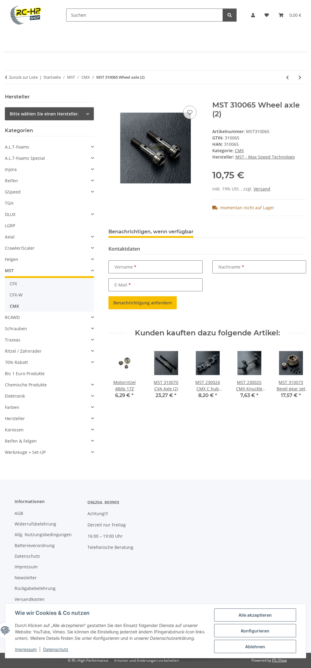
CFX (13, 283)
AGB (19, 513)
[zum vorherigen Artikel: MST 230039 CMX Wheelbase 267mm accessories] (287, 77)
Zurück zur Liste (23, 77)
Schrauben (16, 328)
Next (296, 377)
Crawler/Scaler (20, 248)
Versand (262, 189)
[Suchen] (230, 15)
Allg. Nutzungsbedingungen (43, 534)
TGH (9, 203)
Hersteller (15, 418)
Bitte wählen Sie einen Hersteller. (44, 114)
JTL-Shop (279, 660)
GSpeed (13, 192)
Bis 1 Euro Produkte (25, 373)
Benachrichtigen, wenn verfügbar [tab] (150, 232)
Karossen (14, 430)
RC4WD (12, 317)
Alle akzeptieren (255, 615)
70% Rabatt (16, 362)
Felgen (11, 259)
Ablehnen (255, 646)
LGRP (10, 225)
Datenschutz (55, 649)
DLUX (10, 214)
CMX (239, 150)
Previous (119, 377)
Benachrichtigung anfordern (142, 303)
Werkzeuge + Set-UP (25, 452)
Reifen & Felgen (21, 441)
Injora (11, 169)
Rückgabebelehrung (35, 588)
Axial (10, 237)
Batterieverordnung (35, 545)
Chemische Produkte (26, 385)
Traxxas (12, 340)
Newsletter (26, 578)
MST (9, 270)
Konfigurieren (255, 630)
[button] (253, 15)
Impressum (26, 649)
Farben (12, 407)
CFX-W (16, 295)
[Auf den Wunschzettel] (190, 112)
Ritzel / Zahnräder (23, 351)
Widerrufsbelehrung (35, 524)
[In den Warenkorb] (113, 97)
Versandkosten (30, 599)
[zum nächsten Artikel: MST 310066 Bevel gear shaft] (300, 77)
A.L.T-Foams (17, 147)
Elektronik (15, 396)
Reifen (11, 180)
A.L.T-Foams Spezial (25, 158)
